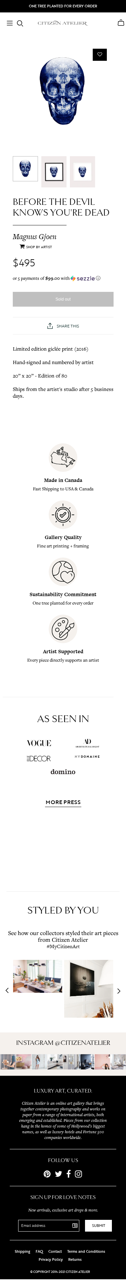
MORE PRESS (63, 802)
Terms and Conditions (86, 1251)
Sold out (63, 299)
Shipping (22, 1251)
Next (117, 991)
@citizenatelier (82, 1043)
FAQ (39, 1251)
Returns (75, 1259)
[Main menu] (10, 24)
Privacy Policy (51, 1259)
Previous (9, 991)
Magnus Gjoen (34, 236)
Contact (55, 1251)
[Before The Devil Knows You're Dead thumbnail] (25, 168)
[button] (63, 278)
